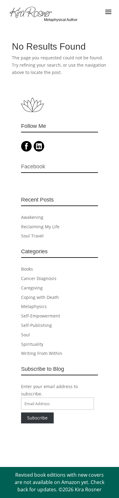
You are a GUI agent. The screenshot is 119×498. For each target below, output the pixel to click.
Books (27, 269)
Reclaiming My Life (40, 227)
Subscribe (37, 418)
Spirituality (32, 344)
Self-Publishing (36, 325)
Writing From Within (41, 353)
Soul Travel (32, 236)
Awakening (32, 217)
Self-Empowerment (40, 316)
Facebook (33, 166)
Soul (25, 335)
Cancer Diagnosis (38, 278)
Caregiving (32, 288)
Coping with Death (40, 297)
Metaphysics (34, 306)
